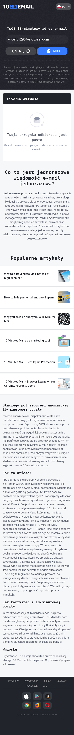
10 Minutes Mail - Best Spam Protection (29, 362)
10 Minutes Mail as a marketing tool (27, 340)
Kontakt (61, 681)
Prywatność (31, 681)
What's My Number (48, 714)
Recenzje (32, 685)
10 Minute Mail (23, 714)
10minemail (18, 7)
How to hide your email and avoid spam (29, 297)
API (45, 685)
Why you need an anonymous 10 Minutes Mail (30, 319)
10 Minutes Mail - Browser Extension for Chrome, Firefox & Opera (29, 383)
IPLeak (35, 714)
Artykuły (13, 681)
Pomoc (47, 681)
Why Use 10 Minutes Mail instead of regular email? (27, 276)
